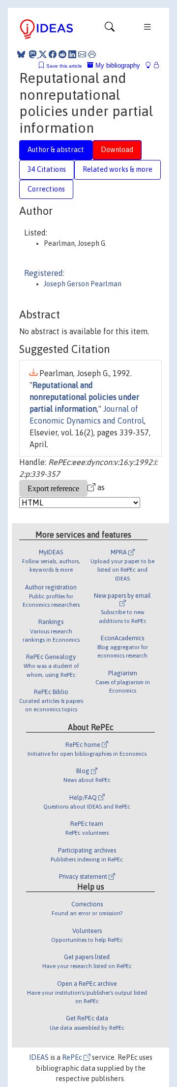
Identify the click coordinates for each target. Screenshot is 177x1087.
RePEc (73, 1057)
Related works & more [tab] (117, 169)
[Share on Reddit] (62, 54)
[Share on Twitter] (43, 54)
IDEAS (39, 1057)
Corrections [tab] (46, 189)
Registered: (44, 273)
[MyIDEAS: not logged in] (151, 65)
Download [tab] (117, 150)
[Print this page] (92, 54)
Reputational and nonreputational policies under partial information (84, 397)
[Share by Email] (82, 54)
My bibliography (116, 65)
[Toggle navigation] (109, 29)
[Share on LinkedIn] (72, 54)
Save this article (64, 66)
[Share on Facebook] (53, 54)
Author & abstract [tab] (56, 150)
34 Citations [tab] (47, 169)
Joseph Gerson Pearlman (82, 284)
